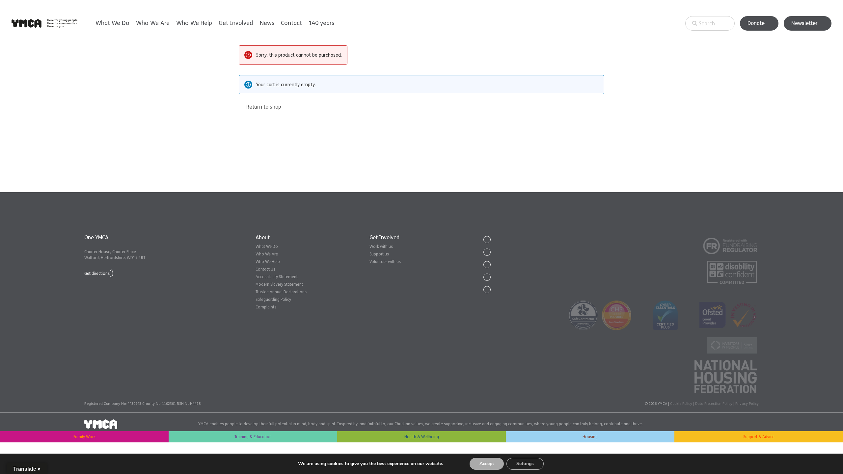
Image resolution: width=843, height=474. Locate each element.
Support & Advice (759, 436)
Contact (291, 23)
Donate (756, 23)
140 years (321, 23)
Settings (525, 464)
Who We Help (194, 23)
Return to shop (263, 107)
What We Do (112, 23)
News (267, 23)
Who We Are (153, 23)
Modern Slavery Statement (279, 284)
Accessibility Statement (277, 277)
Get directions (97, 273)
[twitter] (487, 239)
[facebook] (487, 252)
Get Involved (236, 23)
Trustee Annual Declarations (281, 292)
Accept (486, 464)
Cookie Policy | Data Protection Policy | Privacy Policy (714, 404)
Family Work (84, 436)
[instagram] (487, 289)
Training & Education (253, 436)
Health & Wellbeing (421, 436)
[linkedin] (487, 264)
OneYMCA (44, 23)
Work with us (381, 246)
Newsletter (804, 23)
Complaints (266, 307)
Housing (590, 436)
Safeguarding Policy (273, 299)
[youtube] (487, 277)
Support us (379, 254)
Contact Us (265, 269)
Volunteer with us (385, 261)
